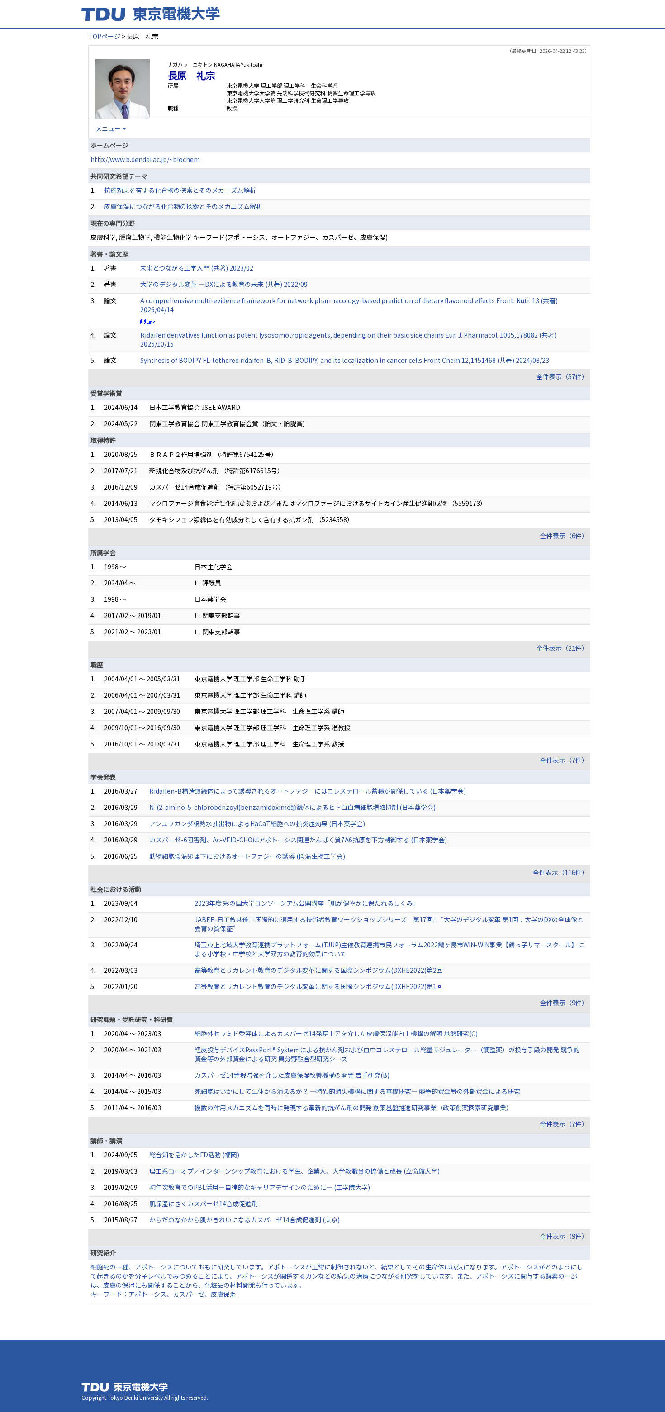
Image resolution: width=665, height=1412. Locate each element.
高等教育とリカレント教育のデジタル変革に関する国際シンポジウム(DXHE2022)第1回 (319, 986)
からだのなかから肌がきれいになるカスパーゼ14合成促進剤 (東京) (244, 1219)
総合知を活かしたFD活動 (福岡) (194, 1154)
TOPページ (104, 36)
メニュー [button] (108, 128)
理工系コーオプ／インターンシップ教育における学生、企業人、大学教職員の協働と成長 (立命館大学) (294, 1170)
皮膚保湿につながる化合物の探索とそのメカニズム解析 (183, 206)
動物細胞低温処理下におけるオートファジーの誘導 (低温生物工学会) (247, 856)
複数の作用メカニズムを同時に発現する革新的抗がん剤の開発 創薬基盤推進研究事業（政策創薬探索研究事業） (354, 1107)
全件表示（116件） (560, 872)
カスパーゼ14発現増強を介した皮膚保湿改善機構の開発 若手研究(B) (292, 1074)
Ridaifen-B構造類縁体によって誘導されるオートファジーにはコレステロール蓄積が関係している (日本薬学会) (307, 790)
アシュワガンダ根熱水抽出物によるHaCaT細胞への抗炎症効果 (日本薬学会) (257, 823)
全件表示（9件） (564, 1002)
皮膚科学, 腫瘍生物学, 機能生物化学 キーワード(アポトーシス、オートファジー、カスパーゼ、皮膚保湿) (239, 237)
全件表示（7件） (564, 760)
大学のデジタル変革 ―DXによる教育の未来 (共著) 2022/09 (224, 284)
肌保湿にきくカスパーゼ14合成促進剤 (203, 1203)
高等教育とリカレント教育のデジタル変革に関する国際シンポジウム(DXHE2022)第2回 (319, 970)
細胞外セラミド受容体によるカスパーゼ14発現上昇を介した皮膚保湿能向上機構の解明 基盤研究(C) (336, 1033)
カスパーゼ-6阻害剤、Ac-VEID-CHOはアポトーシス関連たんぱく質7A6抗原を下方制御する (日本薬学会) (298, 839)
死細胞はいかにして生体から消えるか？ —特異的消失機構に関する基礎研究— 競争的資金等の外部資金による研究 (357, 1091)
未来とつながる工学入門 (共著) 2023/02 (196, 267)
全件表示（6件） (564, 535)
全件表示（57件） (562, 376)
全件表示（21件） (562, 647)
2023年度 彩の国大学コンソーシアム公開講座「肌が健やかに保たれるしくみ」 (307, 903)
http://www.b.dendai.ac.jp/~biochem (145, 159)
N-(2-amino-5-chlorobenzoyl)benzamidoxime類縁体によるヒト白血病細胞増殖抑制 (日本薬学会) (292, 807)
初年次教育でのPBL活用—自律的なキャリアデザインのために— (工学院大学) (259, 1187)
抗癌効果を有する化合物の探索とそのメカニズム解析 (180, 190)
